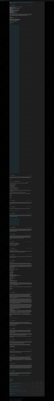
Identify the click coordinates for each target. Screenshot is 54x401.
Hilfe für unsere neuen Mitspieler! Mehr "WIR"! (14, 25)
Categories (13, 398)
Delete (10, 388)
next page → (11, 378)
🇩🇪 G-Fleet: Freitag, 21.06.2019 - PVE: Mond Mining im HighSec (21, 2)
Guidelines (15, 398)
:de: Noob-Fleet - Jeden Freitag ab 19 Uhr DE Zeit (15, 383)
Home (10, 398)
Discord (15, 185)
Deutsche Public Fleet (12, 393)
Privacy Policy (22, 398)
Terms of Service (18, 398)
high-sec (15, 389)
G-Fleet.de (21, 314)
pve (16, 389)
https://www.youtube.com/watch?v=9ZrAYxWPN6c (23, 375)
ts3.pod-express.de (16, 11)
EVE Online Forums (2, 0)
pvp (11, 394)
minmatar (18, 389)
